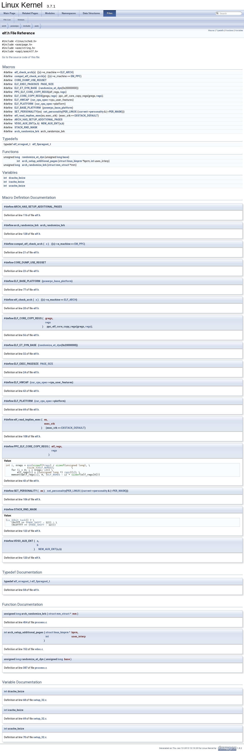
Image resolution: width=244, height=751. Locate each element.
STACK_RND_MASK (25, 127)
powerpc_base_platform (57, 107)
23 (24, 271)
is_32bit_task (16, 520)
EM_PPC (76, 76)
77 (24, 289)
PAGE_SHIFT (34, 522)
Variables (239, 30)
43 (24, 480)
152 (25, 649)
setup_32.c (39, 700)
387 (25, 667)
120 (25, 557)
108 (25, 436)
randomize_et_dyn (50, 88)
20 (24, 308)
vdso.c (39, 649)
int (18, 161)
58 (24, 590)
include (26, 26)
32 (24, 353)
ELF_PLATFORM (23, 103)
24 (24, 372)
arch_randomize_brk (26, 131)
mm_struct (62, 165)
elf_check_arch (23, 72)
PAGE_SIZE (47, 84)
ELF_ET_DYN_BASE (25, 88)
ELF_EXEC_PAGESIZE (26, 84)
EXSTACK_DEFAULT (86, 115)
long (17, 157)
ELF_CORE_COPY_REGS (28, 95)
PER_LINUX (69, 111)
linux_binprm (74, 161)
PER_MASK (115, 111)
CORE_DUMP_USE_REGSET (30, 80)
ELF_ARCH (66, 72)
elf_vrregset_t (21, 144)
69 (24, 409)
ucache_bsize (17, 185)
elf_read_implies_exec (27, 115)
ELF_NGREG (45, 467)
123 (25, 530)
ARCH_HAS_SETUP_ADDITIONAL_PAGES (38, 119)
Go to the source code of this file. (21, 57)
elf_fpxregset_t (41, 144)
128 (25, 233)
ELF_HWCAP (21, 99)
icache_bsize (16, 181)
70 (24, 737)
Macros (211, 30)
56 (24, 335)
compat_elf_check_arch (28, 76)
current (83, 111)
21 (24, 252)
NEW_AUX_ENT (50, 123)
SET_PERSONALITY (25, 111)
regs (63, 92)
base (65, 157)
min (29, 465)
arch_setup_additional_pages (40, 161)
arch (4, 26)
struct (62, 161)
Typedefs (220, 30)
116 (25, 215)
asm (37, 26)
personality (97, 111)
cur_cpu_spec (39, 99)
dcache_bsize (17, 177)
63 (24, 391)
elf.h (37, 215)
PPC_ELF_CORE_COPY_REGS (31, 92)
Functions (229, 30)
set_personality (52, 111)
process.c (41, 622)
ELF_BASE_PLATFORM (27, 107)
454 (25, 622)
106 (25, 499)
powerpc (15, 26)
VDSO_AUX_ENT (24, 123)
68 (24, 700)
